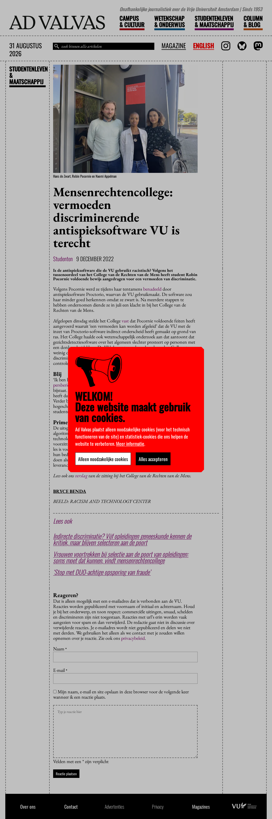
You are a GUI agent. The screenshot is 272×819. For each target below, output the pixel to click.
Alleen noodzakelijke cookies (103, 458)
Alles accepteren (153, 458)
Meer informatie (130, 443)
